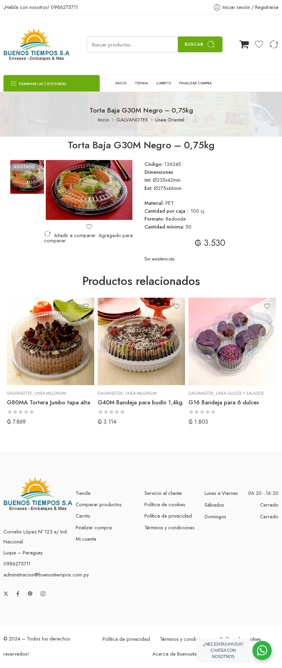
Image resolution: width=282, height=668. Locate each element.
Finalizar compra (94, 527)
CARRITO (163, 83)
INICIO (121, 83)
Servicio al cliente (163, 493)
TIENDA (141, 83)
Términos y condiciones (169, 527)
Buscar (194, 44)
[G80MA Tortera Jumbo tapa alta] (50, 341)
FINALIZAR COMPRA (195, 83)
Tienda (83, 493)
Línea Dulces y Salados (240, 393)
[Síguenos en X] (5, 593)
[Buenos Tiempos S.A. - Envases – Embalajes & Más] (36, 44)
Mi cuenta (86, 538)
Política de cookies (164, 504)
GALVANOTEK (132, 119)
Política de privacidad (168, 515)
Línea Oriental (169, 119)
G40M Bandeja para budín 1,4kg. (141, 402)
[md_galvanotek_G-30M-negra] (27, 176)
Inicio (103, 119)
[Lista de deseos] (89, 226)
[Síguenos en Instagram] (43, 594)
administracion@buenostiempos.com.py (46, 574)
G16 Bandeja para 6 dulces (223, 402)
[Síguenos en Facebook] (18, 593)
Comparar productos (99, 504)
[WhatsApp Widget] (262, 650)
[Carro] (244, 44)
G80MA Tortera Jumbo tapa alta (48, 402)
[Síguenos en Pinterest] (30, 593)
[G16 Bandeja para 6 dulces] (232, 341)
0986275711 (64, 7)
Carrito (83, 515)
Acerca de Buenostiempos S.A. (186, 653)
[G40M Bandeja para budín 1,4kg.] (141, 341)
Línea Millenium (50, 393)
